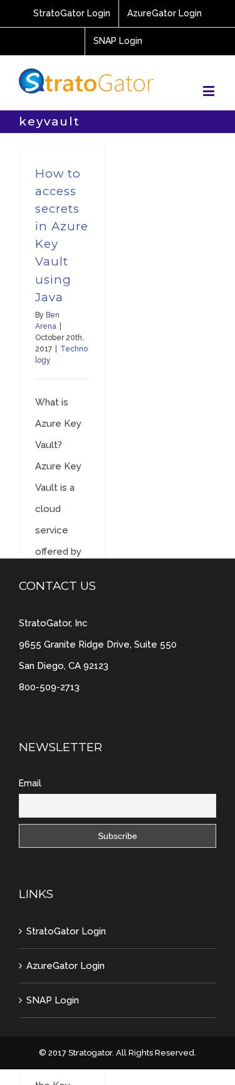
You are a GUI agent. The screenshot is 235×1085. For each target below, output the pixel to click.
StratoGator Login (66, 931)
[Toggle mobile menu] (209, 90)
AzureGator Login (65, 965)
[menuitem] (71, 14)
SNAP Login (52, 1000)
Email (30, 783)
